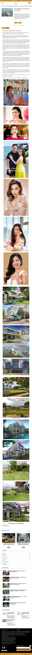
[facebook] (18, 0)
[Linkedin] (20, 25)
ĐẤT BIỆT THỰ (4, 556)
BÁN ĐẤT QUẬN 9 (4, 564)
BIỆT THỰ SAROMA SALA (5, 561)
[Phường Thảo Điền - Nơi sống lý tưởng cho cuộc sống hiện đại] (16, 3)
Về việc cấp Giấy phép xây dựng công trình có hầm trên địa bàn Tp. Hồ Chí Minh (11, 613)
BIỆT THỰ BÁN (4, 553)
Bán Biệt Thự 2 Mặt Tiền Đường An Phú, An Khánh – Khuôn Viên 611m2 (18, 603)
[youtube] (20, 0)
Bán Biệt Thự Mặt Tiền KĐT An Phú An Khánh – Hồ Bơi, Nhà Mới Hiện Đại (18, 571)
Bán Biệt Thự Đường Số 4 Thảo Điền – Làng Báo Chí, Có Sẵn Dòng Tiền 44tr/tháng (23, 544)
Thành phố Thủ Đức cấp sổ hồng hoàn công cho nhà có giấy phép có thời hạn (25, 613)
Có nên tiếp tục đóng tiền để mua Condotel (11, 620)
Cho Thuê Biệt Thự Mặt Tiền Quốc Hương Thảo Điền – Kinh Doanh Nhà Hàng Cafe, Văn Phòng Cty (18, 590)
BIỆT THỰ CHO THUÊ (5, 558)
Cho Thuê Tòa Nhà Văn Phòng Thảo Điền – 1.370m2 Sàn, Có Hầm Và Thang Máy (18, 596)
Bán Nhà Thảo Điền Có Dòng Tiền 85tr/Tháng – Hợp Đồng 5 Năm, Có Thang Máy (8, 544)
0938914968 (15, 0)
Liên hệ (18, 22)
